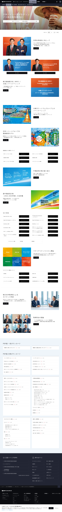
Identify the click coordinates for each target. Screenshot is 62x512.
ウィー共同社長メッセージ (39, 366)
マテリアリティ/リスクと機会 (10, 404)
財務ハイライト (8, 397)
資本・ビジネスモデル (10, 378)
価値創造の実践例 (9, 392)
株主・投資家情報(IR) (9, 486)
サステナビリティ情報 (10, 419)
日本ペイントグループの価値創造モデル (12, 389)
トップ (2, 486)
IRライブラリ (17, 486)
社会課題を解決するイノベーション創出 (11, 445)
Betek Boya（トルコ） (38, 396)
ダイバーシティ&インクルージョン (11, 441)
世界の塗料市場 (8, 366)
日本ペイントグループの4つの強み (11, 401)
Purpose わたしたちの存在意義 (11, 361)
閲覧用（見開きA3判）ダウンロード (42, 347)
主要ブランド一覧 (38, 430)
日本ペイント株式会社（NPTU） (39, 400)
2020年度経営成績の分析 (39, 427)
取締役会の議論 (8, 426)
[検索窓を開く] (60, 2)
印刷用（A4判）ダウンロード (12, 347)
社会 (7, 438)
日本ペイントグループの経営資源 (11, 384)
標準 (49, 32)
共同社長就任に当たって (39, 361)
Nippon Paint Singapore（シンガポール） (40, 392)
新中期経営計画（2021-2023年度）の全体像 (42, 384)
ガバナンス (8, 422)
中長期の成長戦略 (38, 378)
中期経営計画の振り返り (39, 381)
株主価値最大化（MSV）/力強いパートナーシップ (42, 369)
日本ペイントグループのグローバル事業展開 (13, 369)
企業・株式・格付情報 (38, 433)
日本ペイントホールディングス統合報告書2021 (28, 486)
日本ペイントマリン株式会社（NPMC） (40, 404)
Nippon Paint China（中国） (39, 389)
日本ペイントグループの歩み (10, 381)
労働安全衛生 (8, 442)
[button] (59, 486)
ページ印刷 (56, 32)
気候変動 (7, 434)
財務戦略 (36, 412)
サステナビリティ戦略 (38, 407)
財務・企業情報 (38, 419)
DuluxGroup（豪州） (38, 395)
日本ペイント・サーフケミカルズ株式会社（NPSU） (42, 403)
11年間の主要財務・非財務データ (40, 422)
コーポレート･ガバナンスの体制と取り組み (12, 429)
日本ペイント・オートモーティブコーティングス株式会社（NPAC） (44, 399)
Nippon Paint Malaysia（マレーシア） (40, 393)
